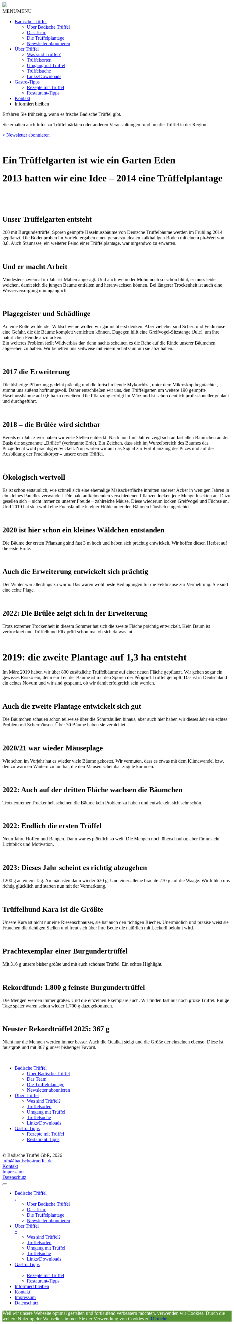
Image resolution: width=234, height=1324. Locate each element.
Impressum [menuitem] (25, 1297)
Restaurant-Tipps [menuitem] (43, 1280)
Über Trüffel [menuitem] (27, 1228)
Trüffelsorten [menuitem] (39, 1242)
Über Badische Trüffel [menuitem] (48, 1204)
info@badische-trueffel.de (27, 1160)
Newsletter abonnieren (48, 43)
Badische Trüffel (31, 21)
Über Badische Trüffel (48, 27)
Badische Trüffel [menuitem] (31, 1195)
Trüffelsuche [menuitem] (39, 1253)
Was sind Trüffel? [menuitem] (44, 1237)
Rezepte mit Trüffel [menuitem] (45, 1275)
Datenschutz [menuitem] (26, 1302)
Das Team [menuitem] (36, 1209)
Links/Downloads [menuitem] (44, 1258)
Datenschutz (14, 1177)
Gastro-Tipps (27, 81)
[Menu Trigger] (4, 1184)
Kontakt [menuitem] (22, 1291)
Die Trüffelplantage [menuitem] (45, 1215)
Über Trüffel (27, 49)
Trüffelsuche (39, 70)
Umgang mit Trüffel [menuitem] (46, 1248)
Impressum (12, 1171)
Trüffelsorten (39, 60)
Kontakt (22, 98)
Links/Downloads (44, 76)
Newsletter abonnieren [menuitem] (48, 1220)
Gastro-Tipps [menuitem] (27, 1267)
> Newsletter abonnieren (26, 135)
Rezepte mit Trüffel (45, 87)
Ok (154, 1318)
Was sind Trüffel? (44, 54)
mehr (162, 1318)
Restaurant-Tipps (43, 92)
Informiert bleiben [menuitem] (32, 1286)
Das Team (36, 32)
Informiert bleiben (32, 103)
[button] (17, 11)
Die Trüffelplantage (45, 38)
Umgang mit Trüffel (46, 65)
